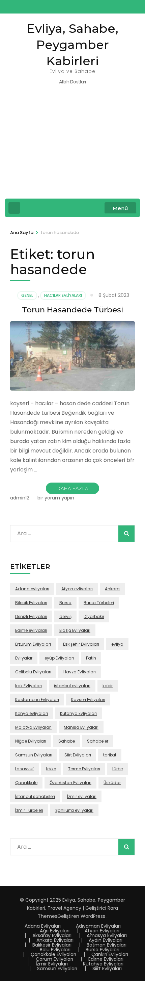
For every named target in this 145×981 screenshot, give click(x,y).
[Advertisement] (72, 146)
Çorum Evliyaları (54, 959)
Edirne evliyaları (31, 630)
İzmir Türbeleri (29, 810)
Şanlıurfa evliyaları (74, 810)
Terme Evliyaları (84, 769)
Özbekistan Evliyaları (70, 782)
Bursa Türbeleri (99, 602)
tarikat (109, 755)
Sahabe (66, 741)
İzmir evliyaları (81, 796)
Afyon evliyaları (77, 589)
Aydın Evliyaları (105, 940)
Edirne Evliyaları (105, 959)
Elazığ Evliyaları (74, 630)
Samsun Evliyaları (33, 755)
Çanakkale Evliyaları (53, 954)
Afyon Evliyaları (102, 930)
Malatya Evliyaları (33, 727)
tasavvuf (24, 769)
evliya (117, 644)
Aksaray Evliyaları (51, 935)
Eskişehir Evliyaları (81, 644)
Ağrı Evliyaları (54, 930)
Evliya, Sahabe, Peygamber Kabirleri (72, 44)
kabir (108, 686)
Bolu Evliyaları (55, 949)
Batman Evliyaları (106, 944)
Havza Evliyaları (79, 672)
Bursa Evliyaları (102, 949)
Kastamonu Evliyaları (37, 699)
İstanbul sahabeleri (35, 796)
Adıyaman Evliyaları (98, 926)
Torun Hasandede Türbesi (72, 309)
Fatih (91, 658)
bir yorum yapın (55, 497)
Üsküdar (112, 782)
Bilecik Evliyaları (31, 602)
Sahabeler (97, 741)
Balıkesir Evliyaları (51, 944)
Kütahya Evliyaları (78, 713)
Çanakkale (26, 782)
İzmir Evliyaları (52, 963)
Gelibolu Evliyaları (33, 672)
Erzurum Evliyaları (33, 644)
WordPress (93, 916)
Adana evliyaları (32, 589)
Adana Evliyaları (43, 926)
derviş (65, 616)
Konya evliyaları (31, 713)
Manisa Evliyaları (81, 727)
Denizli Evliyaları (31, 616)
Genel (27, 295)
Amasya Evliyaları (107, 935)
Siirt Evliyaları (77, 755)
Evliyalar (23, 658)
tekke (51, 769)
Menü (120, 208)
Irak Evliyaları (28, 686)
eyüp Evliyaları (59, 658)
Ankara (112, 589)
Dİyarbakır (94, 616)
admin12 (19, 497)
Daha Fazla (72, 488)
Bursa (65, 602)
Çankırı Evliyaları (109, 954)
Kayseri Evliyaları (88, 699)
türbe (117, 769)
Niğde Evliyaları (30, 741)
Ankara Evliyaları (55, 940)
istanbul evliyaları (72, 686)
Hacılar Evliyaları (63, 295)
